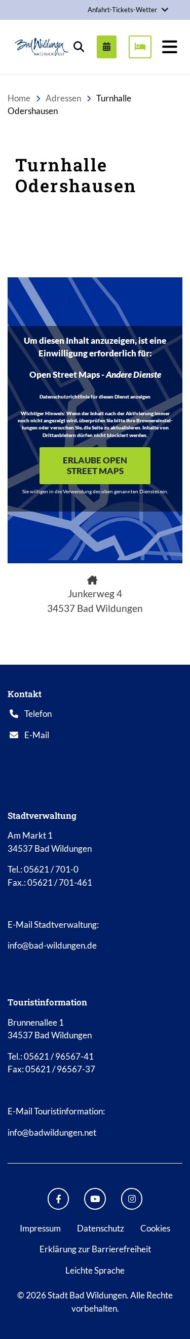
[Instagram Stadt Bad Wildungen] (132, 1199)
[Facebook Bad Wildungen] (58, 1199)
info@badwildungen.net (52, 1132)
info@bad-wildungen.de (52, 945)
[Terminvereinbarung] (107, 46)
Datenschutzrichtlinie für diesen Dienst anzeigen (95, 397)
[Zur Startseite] (41, 47)
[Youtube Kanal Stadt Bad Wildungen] (95, 1199)
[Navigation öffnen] (170, 47)
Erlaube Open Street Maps (95, 465)
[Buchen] (140, 46)
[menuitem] (103, 46)
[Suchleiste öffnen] (78, 47)
